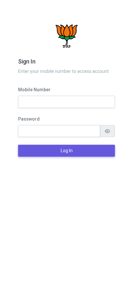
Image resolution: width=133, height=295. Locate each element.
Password (29, 119)
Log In (67, 150)
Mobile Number (34, 89)
